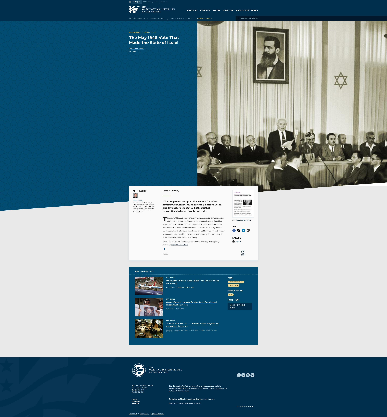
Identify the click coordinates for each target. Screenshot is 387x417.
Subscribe (135, 403)
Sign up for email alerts (237, 306)
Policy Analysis (135, 32)
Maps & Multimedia (247, 10)
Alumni (198, 403)
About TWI (172, 403)
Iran (172, 18)
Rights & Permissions (157, 414)
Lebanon (179, 18)
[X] (238, 230)
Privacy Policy (144, 414)
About (216, 10)
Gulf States (188, 18)
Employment (133, 414)
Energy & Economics (157, 18)
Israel (231, 295)
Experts (205, 10)
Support (228, 10)
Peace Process (233, 285)
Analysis (192, 10)
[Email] (248, 230)
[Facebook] (234, 230)
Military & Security (143, 18)
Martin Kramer (137, 48)
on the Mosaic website (179, 245)
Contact (134, 399)
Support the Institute (186, 403)
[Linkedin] (243, 230)
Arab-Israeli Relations (236, 282)
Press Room (136, 401)
